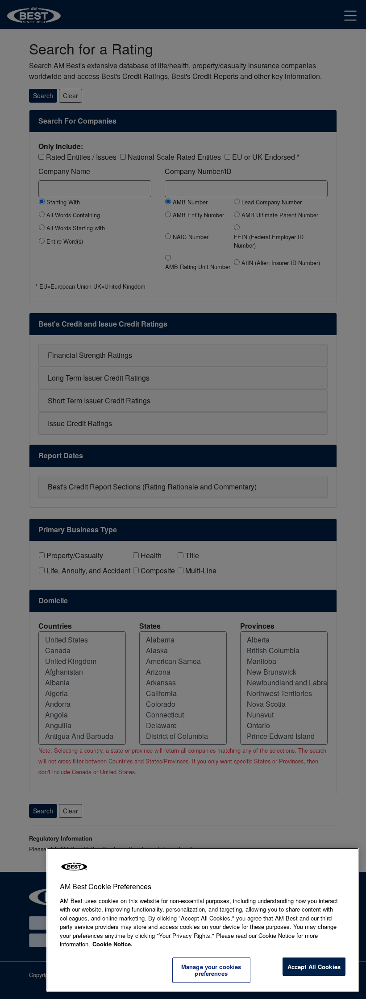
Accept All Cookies (314, 966)
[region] (202, 920)
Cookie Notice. (112, 944)
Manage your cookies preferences (211, 970)
